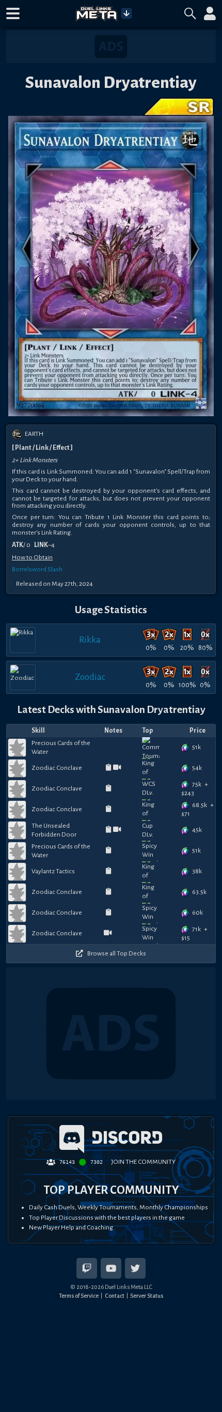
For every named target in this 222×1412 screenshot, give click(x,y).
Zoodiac (90, 677)
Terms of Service (79, 1296)
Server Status (146, 1296)
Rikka (90, 640)
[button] (13, 13)
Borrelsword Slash (37, 569)
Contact (114, 1296)
